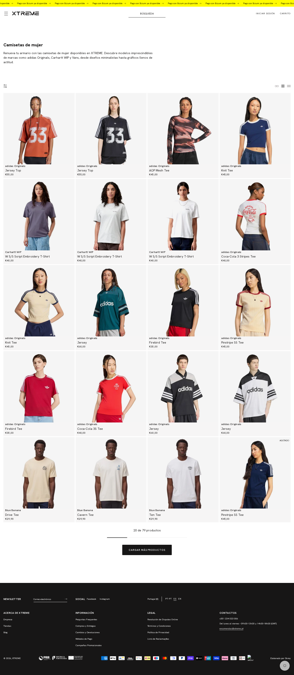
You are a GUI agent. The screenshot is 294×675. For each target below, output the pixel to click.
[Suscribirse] (66, 599)
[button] (6, 13)
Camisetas (34, 37)
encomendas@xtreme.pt (231, 628)
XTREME (16, 658)
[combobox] (146, 13)
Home (6, 37)
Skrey (288, 658)
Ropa (24, 37)
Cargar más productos (147, 550)
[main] (147, 301)
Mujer (16, 37)
